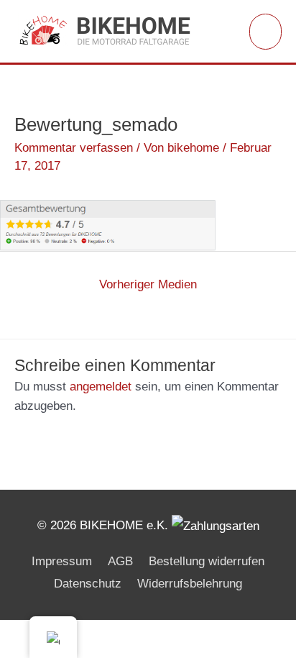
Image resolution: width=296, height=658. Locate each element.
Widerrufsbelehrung (189, 583)
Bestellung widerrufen (206, 561)
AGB (120, 561)
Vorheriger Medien (148, 284)
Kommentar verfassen (73, 148)
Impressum (62, 561)
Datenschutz (87, 583)
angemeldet (100, 386)
